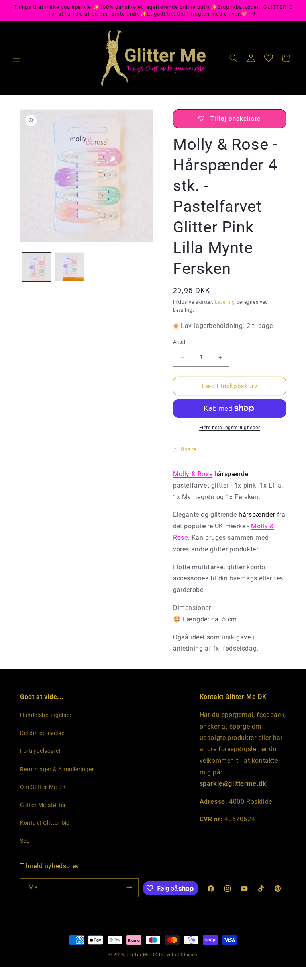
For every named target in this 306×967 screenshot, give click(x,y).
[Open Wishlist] (268, 58)
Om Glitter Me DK (43, 787)
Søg (25, 841)
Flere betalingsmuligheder (229, 427)
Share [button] (188, 449)
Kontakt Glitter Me (44, 823)
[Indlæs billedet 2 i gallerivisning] (69, 266)
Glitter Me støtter (43, 805)
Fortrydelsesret (40, 751)
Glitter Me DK (142, 954)
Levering (225, 302)
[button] (17, 58)
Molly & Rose (192, 474)
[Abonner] (129, 887)
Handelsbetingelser (46, 715)
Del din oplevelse (42, 733)
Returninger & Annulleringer (57, 769)
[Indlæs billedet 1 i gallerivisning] (36, 266)
